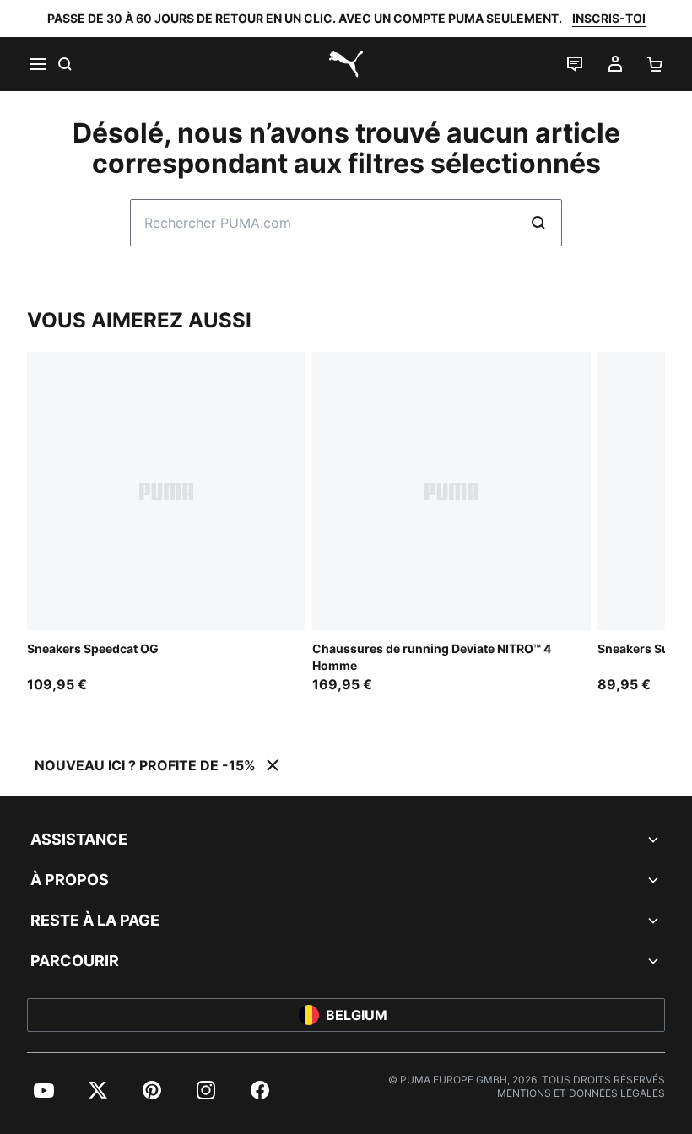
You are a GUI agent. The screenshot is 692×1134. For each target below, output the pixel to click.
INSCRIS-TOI (609, 18)
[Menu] (37, 64)
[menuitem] (44, 1090)
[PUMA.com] (346, 64)
